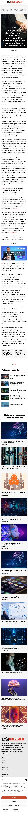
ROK (2, 188)
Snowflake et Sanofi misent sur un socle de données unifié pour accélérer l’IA (13, 571)
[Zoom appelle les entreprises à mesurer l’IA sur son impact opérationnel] (14, 611)
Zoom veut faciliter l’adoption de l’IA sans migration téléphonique (12, 596)
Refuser (14, 801)
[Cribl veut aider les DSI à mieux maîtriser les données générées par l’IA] (14, 636)
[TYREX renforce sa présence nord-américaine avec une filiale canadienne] (14, 662)
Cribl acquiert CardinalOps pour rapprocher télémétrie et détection (12, 518)
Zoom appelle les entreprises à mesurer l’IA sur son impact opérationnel (13, 622)
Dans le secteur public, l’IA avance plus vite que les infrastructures (17, 383)
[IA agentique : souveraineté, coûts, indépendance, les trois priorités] (14, 714)
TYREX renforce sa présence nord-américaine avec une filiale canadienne (12, 673)
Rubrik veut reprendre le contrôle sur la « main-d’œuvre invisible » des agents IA (18, 390)
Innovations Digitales (13, 9)
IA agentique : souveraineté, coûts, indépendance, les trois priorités (12, 725)
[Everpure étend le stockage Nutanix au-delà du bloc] (14, 481)
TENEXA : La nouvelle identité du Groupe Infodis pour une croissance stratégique (20, 355)
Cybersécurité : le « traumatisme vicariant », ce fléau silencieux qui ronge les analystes (17, 397)
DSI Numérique (4, 9)
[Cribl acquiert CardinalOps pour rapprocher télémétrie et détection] (14, 507)
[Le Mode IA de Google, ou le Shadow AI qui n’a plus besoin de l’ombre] (14, 456)
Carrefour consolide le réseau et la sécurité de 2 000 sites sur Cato (18, 377)
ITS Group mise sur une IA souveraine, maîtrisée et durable (12, 441)
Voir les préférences (14, 805)
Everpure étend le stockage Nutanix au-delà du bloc (13, 493)
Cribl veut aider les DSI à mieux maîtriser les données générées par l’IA (13, 647)
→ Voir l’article (15, 208)
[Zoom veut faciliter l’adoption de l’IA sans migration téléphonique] (14, 585)
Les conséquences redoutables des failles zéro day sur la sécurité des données (7, 355)
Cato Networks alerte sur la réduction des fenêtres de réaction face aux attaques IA (13, 545)
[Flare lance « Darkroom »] (5, 404)
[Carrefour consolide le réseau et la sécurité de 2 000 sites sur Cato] (5, 376)
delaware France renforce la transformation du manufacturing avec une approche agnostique (13, 699)
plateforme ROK (5, 329)
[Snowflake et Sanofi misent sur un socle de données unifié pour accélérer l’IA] (14, 559)
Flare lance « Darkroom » (16, 404)
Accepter (14, 797)
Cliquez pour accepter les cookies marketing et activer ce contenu (14, 253)
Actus (20, 9)
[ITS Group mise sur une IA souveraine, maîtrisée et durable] (14, 430)
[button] (26, 780)
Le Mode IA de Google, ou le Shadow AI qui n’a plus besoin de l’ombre (13, 467)
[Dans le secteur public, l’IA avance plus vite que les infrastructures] (5, 383)
